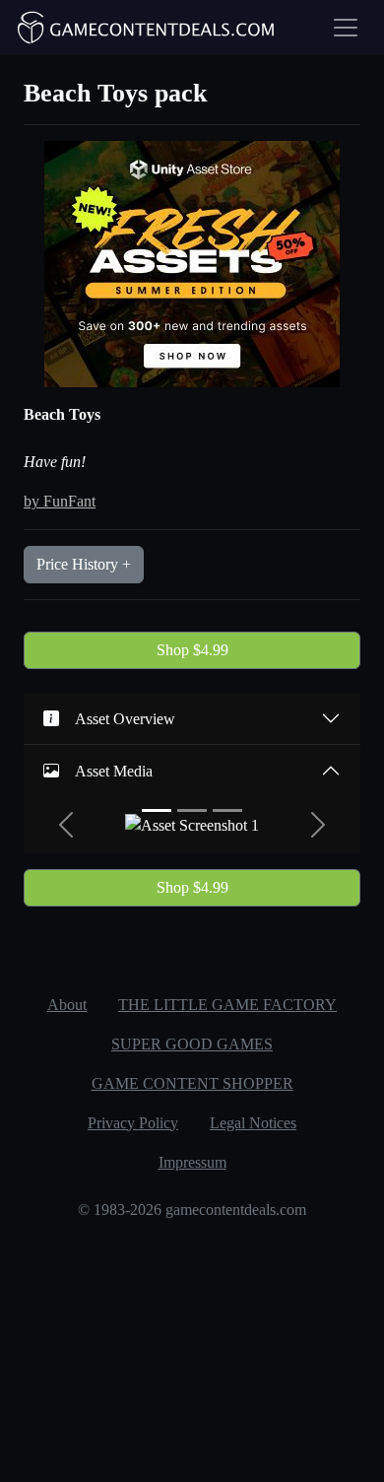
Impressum (192, 1162)
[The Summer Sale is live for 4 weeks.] (192, 262)
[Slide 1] (156, 810)
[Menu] (345, 27)
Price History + (83, 564)
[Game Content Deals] (147, 27)
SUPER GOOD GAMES (192, 1044)
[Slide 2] (192, 810)
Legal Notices (253, 1122)
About (67, 1004)
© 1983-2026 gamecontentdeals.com (192, 1209)
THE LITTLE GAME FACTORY (227, 1004)
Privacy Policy (133, 1122)
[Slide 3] (227, 810)
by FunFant (60, 501)
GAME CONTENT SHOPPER (192, 1083)
